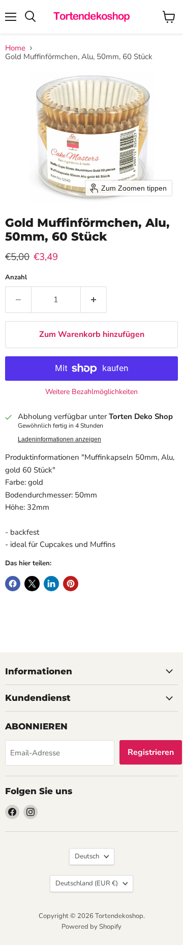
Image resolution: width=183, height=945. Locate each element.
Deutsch (87, 856)
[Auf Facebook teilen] (12, 583)
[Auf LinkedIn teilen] (51, 583)
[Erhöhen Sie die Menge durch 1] (94, 299)
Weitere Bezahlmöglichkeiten (91, 392)
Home (15, 48)
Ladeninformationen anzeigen (59, 439)
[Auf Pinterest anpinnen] (70, 583)
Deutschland (86, 883)
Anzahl (16, 277)
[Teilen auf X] (32, 583)
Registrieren (151, 752)
